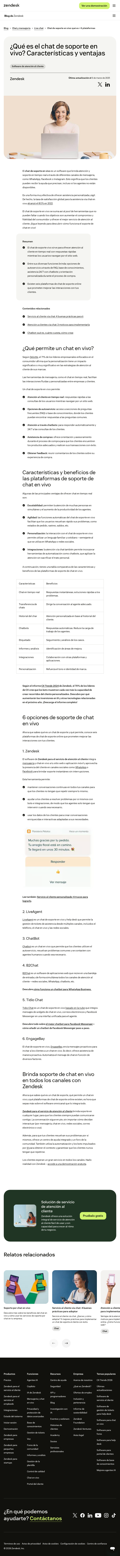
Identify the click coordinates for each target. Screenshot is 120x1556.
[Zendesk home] (11, 5)
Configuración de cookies (72, 1543)
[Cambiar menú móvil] (114, 5)
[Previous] (53, 1343)
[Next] (66, 1343)
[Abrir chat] (113, 1548)
